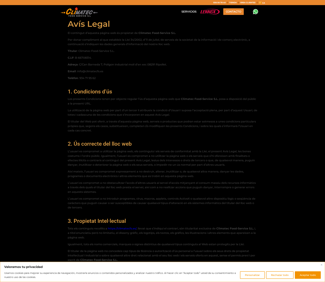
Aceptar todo (308, 275)
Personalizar (252, 275)
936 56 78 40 (219, 2)
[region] (162, 272)
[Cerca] (321, 265)
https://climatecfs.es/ (122, 228)
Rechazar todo (280, 275)
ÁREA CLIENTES (247, 2)
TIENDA (233, 2)
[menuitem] (220, 2)
